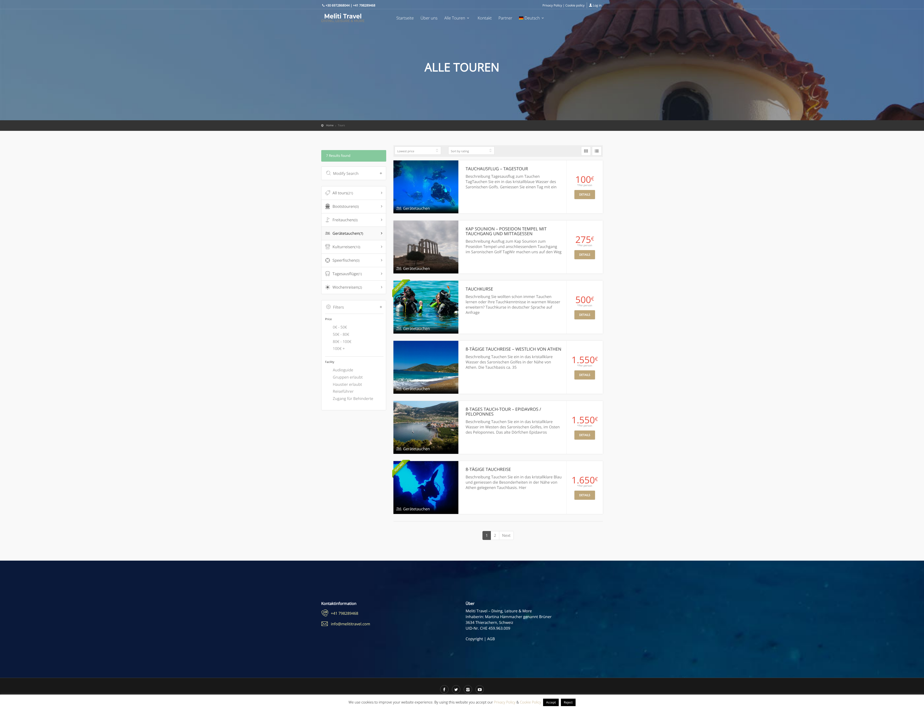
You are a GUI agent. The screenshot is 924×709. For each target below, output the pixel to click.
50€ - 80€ (341, 334)
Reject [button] (568, 702)
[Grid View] (586, 151)
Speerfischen (346, 260)
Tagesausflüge (347, 273)
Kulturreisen (346, 246)
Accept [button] (551, 702)
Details (584, 194)
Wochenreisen (347, 287)
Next (506, 535)
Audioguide (343, 370)
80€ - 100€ (342, 341)
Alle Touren (454, 18)
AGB (491, 638)
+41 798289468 (344, 613)
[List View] (597, 151)
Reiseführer (343, 391)
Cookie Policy (530, 702)
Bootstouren (346, 206)
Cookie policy (575, 5)
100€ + (339, 348)
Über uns (429, 18)
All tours (343, 193)
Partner (505, 18)
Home (330, 125)
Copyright (474, 638)
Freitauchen (345, 219)
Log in (597, 5)
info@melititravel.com (350, 624)
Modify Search (346, 173)
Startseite (405, 18)
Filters (338, 307)
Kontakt (485, 18)
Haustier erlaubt (347, 384)
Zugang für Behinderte (353, 398)
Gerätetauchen (348, 233)
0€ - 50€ (340, 327)
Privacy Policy (552, 5)
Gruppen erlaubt (348, 377)
